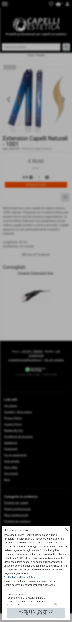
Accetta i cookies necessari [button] (36, 613)
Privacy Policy (27, 577)
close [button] (67, 529)
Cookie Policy (11, 577)
